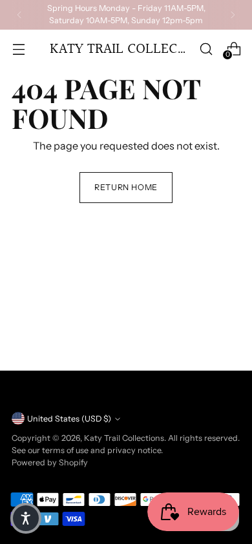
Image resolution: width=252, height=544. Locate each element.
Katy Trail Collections (124, 438)
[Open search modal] (206, 48)
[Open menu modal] (18, 48)
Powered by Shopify (50, 462)
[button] (25, 518)
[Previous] (19, 15)
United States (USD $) (69, 418)
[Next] (232, 15)
